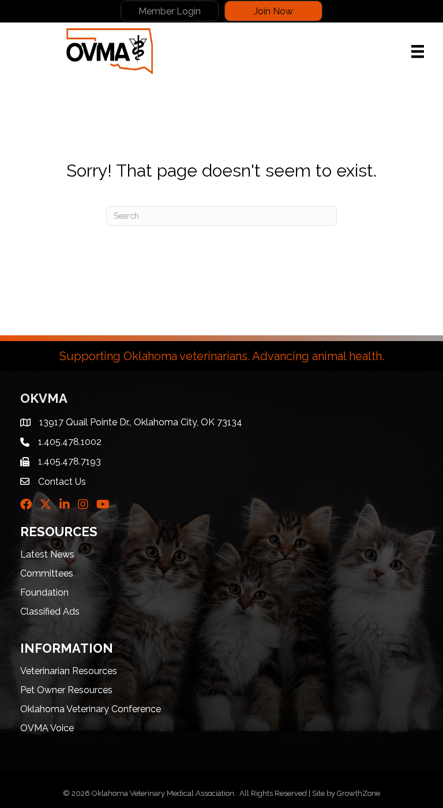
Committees (46, 573)
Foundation (44, 592)
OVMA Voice (47, 728)
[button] (170, 11)
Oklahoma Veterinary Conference (90, 709)
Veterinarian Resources (68, 670)
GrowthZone (358, 793)
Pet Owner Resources (66, 689)
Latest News (47, 554)
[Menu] (417, 51)
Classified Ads (50, 611)
